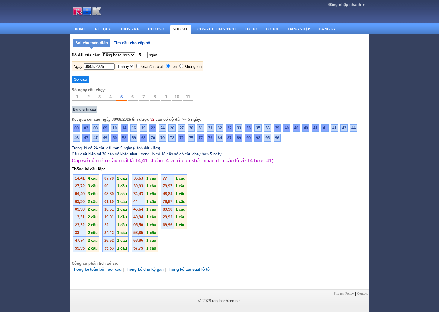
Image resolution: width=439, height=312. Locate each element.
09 (105, 128)
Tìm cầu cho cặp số (132, 43)
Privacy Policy (344, 293)
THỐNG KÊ (129, 29)
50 (115, 138)
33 (239, 128)
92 (258, 138)
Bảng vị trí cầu (84, 109)
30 (191, 128)
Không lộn (193, 66)
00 (76, 128)
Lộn (174, 66)
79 (210, 138)
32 (220, 128)
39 (277, 128)
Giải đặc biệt (152, 66)
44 (353, 128)
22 (153, 128)
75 (191, 138)
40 (287, 128)
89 (239, 138)
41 (315, 128)
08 (95, 128)
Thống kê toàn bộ (88, 269)
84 (220, 138)
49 (105, 138)
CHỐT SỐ (156, 29)
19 (143, 128)
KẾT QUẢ (103, 29)
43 (344, 128)
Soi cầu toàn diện (91, 43)
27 (181, 128)
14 (124, 128)
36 (267, 128)
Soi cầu (115, 269)
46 (76, 138)
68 (143, 138)
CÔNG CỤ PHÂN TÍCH (216, 29)
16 (134, 128)
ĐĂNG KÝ (327, 29)
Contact (362, 293)
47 (86, 138)
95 (267, 138)
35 (258, 128)
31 (201, 128)
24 (162, 128)
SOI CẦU (180, 29)
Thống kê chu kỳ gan (144, 269)
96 (277, 138)
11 (188, 96)
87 (229, 138)
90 (248, 138)
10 (176, 96)
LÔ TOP (272, 29)
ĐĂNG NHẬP (299, 29)
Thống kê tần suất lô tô (188, 269)
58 (124, 138)
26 (172, 128)
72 (172, 138)
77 (201, 138)
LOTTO (251, 29)
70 (153, 138)
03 (86, 128)
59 (134, 138)
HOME (80, 29)
